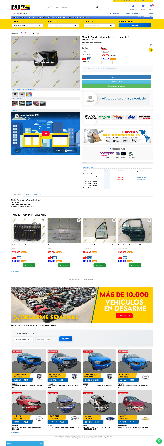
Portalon (75, 17)
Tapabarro (63, 17)
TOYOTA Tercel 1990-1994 (22, 30)
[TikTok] (29, 33)
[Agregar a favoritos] (151, 45)
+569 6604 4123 (141, 176)
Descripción (17, 194)
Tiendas (120, 0)
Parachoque (40, 17)
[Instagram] (25, 33)
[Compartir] (151, 50)
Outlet (126, 0)
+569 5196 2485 (141, 177)
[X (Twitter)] (33, 33)
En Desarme (14, 17)
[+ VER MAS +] (15, 271)
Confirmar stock (116, 82)
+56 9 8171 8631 (141, 179)
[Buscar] (97, 7)
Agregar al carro (116, 77)
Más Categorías (84, 17)
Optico (52, 17)
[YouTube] (37, 33)
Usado (104, 48)
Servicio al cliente (148, 0)
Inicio (115, 0)
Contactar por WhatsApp (116, 86)
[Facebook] (21, 33)
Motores (22, 17)
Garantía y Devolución (135, 0)
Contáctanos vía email (103, 438)
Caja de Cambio (30, 17)
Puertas (69, 17)
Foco (57, 17)
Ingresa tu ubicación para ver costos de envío (102, 69)
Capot (47, 17)
